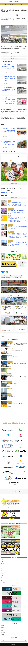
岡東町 (11, 275)
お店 (1, 568)
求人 (1, 577)
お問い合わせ (3, 582)
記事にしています (15, 54)
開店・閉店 (2, 563)
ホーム (2, 559)
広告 (1, 580)
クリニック (2, 571)
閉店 (21, 277)
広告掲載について (4, 632)
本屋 (15, 275)
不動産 (2, 578)
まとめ (2, 566)
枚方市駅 (20, 275)
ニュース (2, 561)
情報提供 (2, 625)
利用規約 (2, 627)
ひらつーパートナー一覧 (5, 507)
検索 (25, 335)
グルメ (2, 564)
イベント (2, 573)
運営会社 (2, 630)
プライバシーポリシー (4, 629)
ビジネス (2, 575)
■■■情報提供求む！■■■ (8, 192)
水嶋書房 (16, 277)
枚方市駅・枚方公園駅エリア (7, 277)
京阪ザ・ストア (5, 275)
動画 (1, 570)
